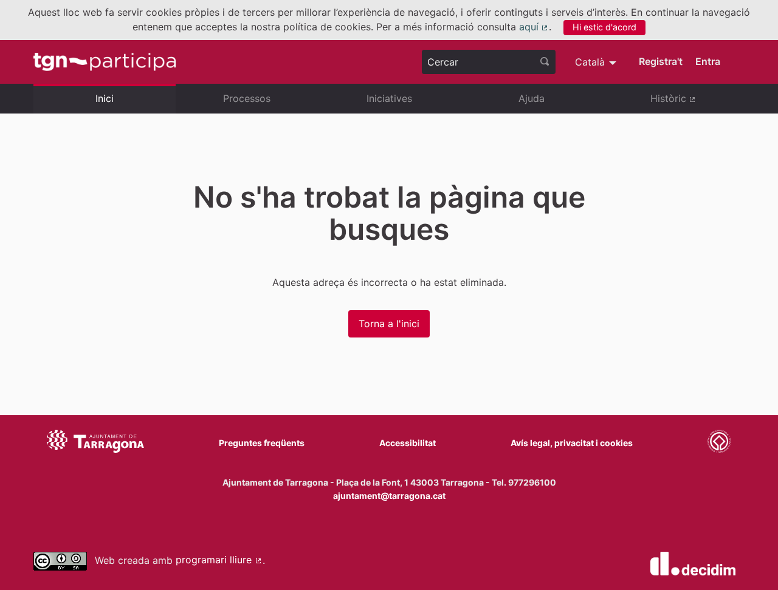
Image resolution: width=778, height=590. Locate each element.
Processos (246, 98)
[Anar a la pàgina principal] (104, 62)
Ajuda (531, 98)
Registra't (661, 61)
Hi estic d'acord (604, 27)
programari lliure (219, 560)
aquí (534, 27)
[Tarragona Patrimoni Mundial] (719, 443)
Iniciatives (389, 98)
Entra (707, 61)
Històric (697, 103)
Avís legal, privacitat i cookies (572, 443)
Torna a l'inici (389, 323)
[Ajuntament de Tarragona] (95, 443)
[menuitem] (597, 61)
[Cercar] (545, 62)
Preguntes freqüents (262, 443)
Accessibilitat (407, 443)
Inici (104, 98)
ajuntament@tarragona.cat (389, 495)
